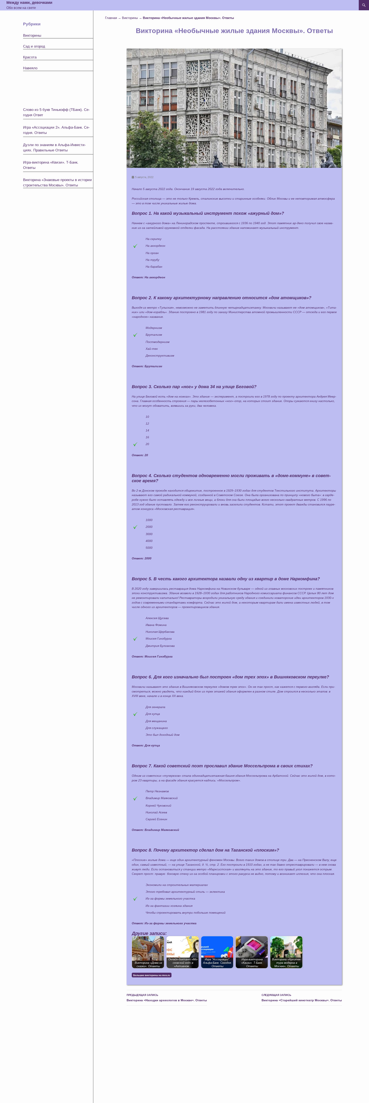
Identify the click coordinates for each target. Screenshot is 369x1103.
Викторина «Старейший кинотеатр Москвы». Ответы (302, 998)
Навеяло (30, 68)
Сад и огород (34, 46)
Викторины (130, 18)
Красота (30, 57)
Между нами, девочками (29, 2)
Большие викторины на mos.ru (151, 975)
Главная (111, 18)
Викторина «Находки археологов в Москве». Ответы (167, 998)
